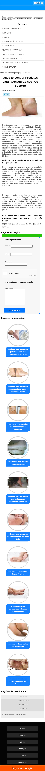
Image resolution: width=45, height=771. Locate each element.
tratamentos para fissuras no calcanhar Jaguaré (18, 463)
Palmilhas (6, 33)
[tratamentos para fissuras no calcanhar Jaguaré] (18, 447)
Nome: (8, 246)
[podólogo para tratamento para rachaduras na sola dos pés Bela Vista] (18, 372)
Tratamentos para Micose (13, 54)
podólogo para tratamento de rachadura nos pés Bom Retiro (18, 536)
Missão (22, 742)
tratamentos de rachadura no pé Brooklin (18, 645)
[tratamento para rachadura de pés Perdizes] (18, 557)
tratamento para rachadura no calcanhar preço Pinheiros (18, 426)
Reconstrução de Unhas (12, 41)
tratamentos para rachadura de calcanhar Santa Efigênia (18, 608)
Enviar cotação (14, 310)
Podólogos (7, 37)
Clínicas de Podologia (11, 29)
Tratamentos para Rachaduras (15, 63)
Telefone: (8, 262)
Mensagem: (9, 288)
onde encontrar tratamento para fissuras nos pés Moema (17, 681)
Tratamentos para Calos (13, 50)
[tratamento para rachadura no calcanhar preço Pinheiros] (18, 409)
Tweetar (6, 94)
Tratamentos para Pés (12, 58)
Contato (23, 755)
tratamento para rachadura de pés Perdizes (18, 572)
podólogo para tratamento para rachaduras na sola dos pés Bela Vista (18, 389)
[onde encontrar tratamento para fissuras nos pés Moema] (18, 664)
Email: (7, 254)
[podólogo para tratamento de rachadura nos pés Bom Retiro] (18, 519)
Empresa (22, 735)
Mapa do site (22, 762)
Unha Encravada (9, 67)
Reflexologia (8, 46)
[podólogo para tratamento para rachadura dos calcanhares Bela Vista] (18, 334)
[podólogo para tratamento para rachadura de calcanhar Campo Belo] (18, 482)
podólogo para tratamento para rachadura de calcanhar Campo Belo (18, 499)
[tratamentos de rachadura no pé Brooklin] (18, 629)
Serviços (22, 24)
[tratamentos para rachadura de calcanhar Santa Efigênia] (18, 591)
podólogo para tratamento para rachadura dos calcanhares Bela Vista (18, 351)
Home (22, 729)
